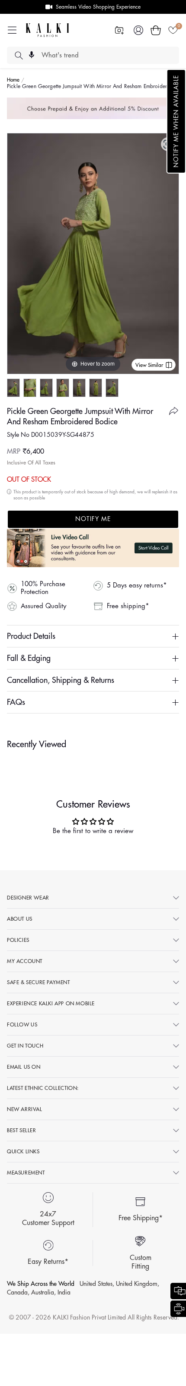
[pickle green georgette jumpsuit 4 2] (79, 388)
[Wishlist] (173, 30)
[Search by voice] (31, 55)
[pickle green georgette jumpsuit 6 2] (13, 388)
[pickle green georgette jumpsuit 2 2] (62, 388)
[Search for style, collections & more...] (18, 55)
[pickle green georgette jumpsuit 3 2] (95, 388)
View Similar (149, 365)
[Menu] (12, 30)
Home (13, 79)
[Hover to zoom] (93, 253)
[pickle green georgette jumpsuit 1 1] (29, 388)
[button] (176, 121)
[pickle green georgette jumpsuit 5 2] (46, 388)
